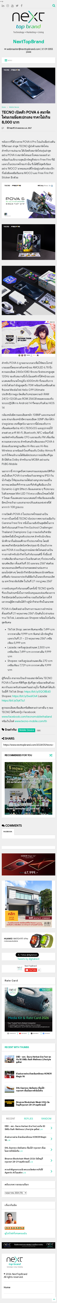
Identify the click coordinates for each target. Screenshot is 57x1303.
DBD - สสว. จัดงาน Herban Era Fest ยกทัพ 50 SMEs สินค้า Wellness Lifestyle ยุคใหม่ (33, 1059)
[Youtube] (12, 5)
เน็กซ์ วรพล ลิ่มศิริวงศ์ (14, 1228)
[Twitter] (17, 5)
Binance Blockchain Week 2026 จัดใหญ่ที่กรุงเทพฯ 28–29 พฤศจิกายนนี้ (33, 1103)
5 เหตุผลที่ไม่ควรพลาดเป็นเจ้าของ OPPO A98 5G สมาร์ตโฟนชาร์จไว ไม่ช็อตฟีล (28, 781)
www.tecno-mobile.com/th (31, 721)
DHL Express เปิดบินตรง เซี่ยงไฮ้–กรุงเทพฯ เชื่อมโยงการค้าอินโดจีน (30, 1089)
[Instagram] (7, 5)
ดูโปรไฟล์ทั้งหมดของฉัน (16, 1233)
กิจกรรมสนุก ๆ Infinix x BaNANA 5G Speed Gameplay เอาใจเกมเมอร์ (25, 807)
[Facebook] (21, 5)
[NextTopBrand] (28, 33)
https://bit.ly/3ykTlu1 (13, 700)
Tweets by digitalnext (28, 959)
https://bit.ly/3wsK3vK (25, 696)
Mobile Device (14, 107)
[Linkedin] (3, 5)
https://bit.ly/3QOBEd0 (37, 691)
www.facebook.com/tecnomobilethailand (27, 716)
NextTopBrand (28, 41)
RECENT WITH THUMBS (17, 1047)
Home (4, 107)
